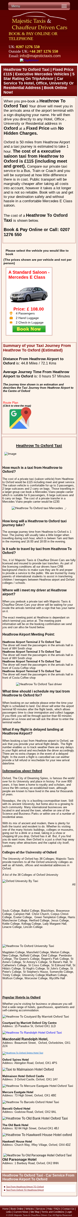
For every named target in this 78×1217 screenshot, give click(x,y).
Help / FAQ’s (53, 1208)
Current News (21, 1212)
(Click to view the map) (17, 405)
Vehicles (29, 1208)
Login (69, 1212)
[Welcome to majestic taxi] (40, 21)
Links (9, 1212)
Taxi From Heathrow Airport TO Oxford (25, 1186)
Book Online (17, 1208)
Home (5, 1208)
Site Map (34, 1212)
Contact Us (68, 1208)
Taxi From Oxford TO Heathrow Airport (25, 1190)
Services (40, 1208)
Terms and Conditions (52, 1212)
